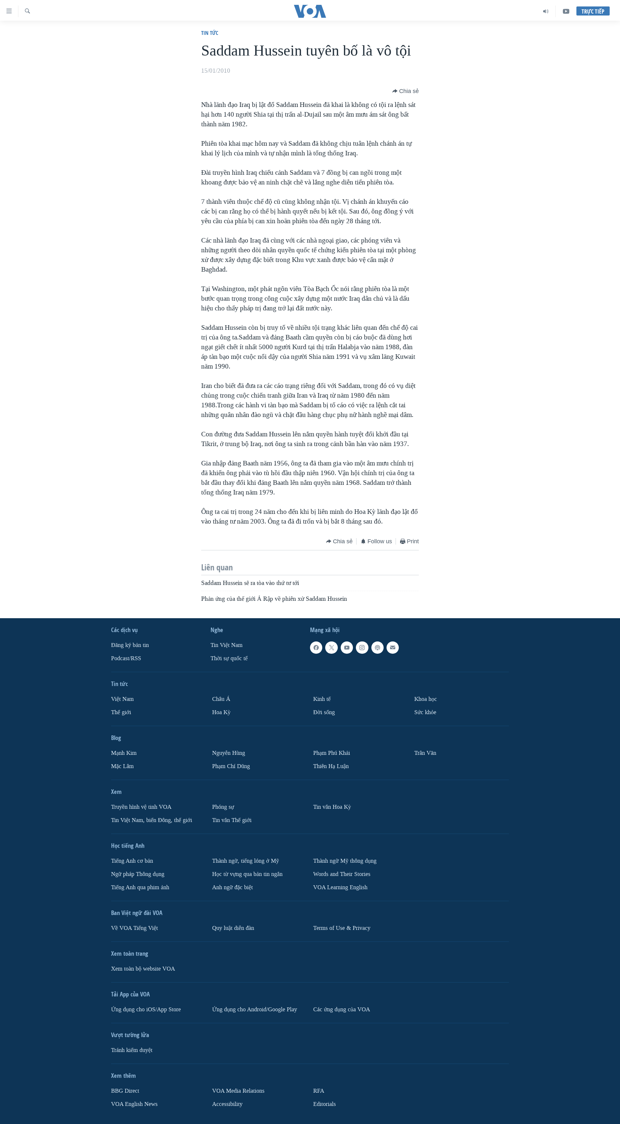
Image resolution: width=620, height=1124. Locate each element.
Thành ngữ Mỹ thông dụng (345, 861)
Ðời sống (324, 712)
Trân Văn (425, 753)
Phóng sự (223, 807)
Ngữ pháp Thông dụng (137, 874)
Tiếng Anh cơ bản (132, 861)
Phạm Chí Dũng (231, 766)
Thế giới (121, 712)
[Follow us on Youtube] (347, 647)
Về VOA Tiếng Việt (134, 928)
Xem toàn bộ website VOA (143, 969)
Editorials (324, 1104)
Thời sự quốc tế (229, 658)
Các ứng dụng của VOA (341, 1009)
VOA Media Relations (238, 1091)
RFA (318, 1091)
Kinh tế (322, 699)
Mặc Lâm (122, 766)
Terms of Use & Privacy (341, 928)
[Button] (405, 91)
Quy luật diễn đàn (233, 928)
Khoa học (425, 699)
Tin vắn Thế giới (232, 820)
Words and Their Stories (341, 874)
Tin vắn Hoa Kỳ (332, 807)
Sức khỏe (425, 712)
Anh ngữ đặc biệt (232, 887)
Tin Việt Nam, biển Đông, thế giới (151, 820)
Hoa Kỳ (221, 712)
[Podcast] (377, 647)
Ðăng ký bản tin (130, 645)
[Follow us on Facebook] (316, 647)
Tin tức (209, 32)
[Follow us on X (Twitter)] (331, 647)
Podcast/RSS (126, 658)
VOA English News (134, 1104)
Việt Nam (122, 699)
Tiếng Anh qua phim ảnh (140, 887)
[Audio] (546, 11)
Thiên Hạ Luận (331, 766)
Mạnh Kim (124, 753)
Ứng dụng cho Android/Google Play (254, 1009)
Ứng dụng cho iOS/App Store (146, 1009)
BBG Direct (125, 1091)
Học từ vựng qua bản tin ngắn (247, 874)
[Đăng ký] (393, 647)
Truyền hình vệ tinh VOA (141, 807)
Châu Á (221, 699)
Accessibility (227, 1104)
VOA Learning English (340, 887)
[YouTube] (566, 11)
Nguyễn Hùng (228, 753)
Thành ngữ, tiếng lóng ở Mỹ (245, 861)
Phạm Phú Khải (331, 753)
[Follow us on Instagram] (362, 647)
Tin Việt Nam (227, 645)
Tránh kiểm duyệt (131, 1050)
